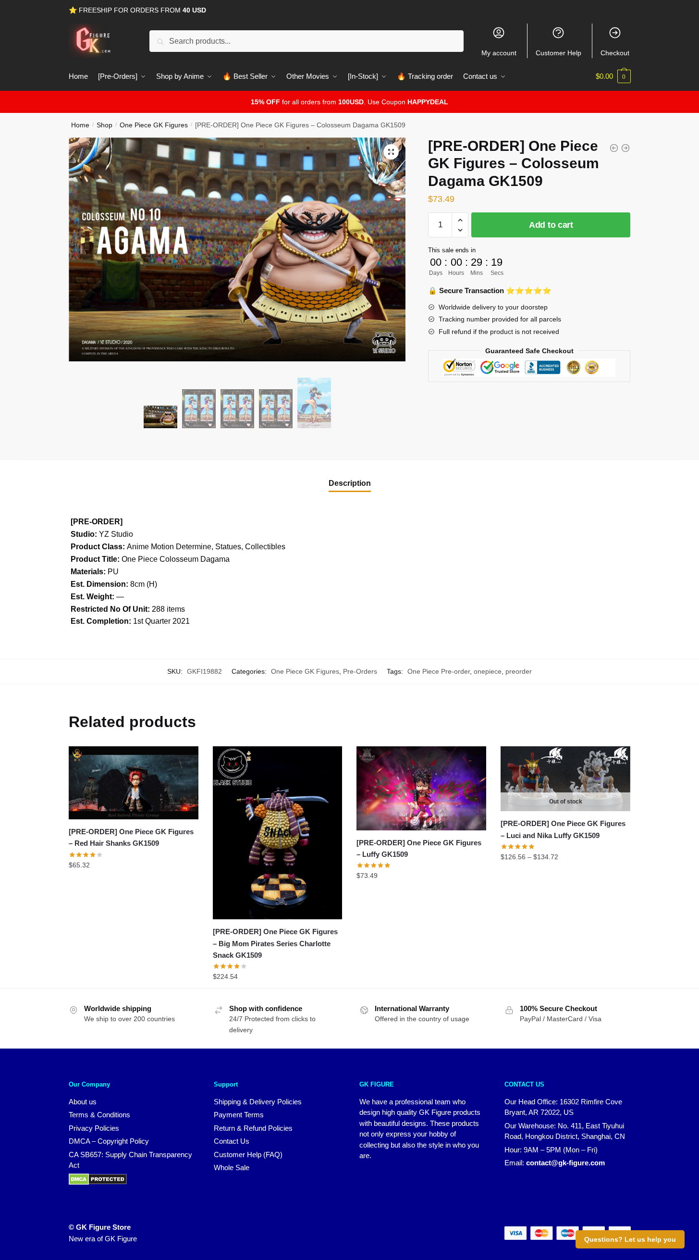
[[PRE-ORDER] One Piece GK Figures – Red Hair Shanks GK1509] (133, 782)
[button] (391, 152)
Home (80, 125)
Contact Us (231, 1141)
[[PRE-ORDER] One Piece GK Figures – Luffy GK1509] (421, 788)
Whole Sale (231, 1167)
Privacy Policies (94, 1128)
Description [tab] (350, 483)
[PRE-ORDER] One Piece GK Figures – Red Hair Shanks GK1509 (131, 837)
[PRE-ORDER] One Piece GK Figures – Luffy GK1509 (418, 848)
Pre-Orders (360, 671)
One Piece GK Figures (154, 125)
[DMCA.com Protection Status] (98, 1182)
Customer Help (558, 53)
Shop (104, 125)
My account (498, 53)
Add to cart (551, 225)
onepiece (488, 671)
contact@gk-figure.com (565, 1163)
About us (83, 1102)
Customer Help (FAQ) (248, 1154)
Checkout (615, 53)
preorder (518, 671)
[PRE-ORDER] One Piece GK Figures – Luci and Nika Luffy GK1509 (563, 829)
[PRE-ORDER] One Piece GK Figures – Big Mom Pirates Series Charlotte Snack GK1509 (275, 943)
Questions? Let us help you (630, 1239)
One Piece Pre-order (438, 671)
